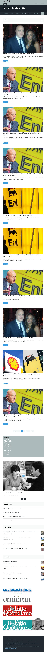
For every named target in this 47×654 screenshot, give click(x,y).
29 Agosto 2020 (5, 563)
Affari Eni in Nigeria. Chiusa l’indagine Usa (16, 295)
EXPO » (6, 452)
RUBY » (6, 454)
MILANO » (7, 450)
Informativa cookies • (8, 648)
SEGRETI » (7, 449)
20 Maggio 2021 (5, 574)
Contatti (35, 13)
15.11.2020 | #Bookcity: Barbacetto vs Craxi (12, 508)
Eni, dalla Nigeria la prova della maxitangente (17, 215)
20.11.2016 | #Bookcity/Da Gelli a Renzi (11, 512)
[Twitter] (4, 4)
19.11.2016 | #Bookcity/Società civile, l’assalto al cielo (14, 520)
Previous (15, 431)
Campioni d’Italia (26, 13)
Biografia (5, 13)
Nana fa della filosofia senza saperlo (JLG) (14, 492)
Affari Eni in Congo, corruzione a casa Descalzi (18, 337)
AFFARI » (7, 443)
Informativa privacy (13, 648)
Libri (12, 13)
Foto (17, 13)
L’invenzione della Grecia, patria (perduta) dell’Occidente (15, 543)
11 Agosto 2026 (5, 539)
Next (32, 431)
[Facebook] (6, 4)
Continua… (5, 61)
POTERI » (7, 439)
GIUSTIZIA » (8, 447)
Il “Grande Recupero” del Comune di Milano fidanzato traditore (17, 538)
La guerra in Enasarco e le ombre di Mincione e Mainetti (15, 578)
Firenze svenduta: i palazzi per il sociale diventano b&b (15, 548)
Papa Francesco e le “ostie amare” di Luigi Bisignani (14, 573)
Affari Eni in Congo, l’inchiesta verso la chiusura (18, 54)
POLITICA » (8, 445)
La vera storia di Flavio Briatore (10, 561)
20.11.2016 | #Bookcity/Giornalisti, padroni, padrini (13, 516)
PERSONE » (8, 441)
